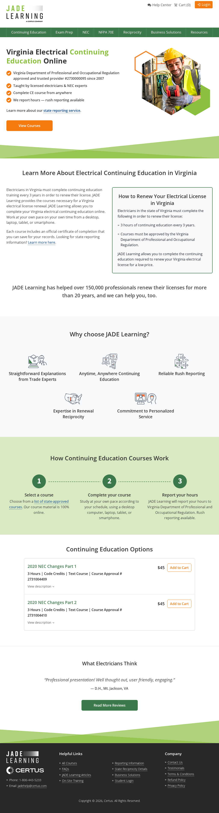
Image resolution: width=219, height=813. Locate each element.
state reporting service (61, 110)
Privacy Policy (176, 786)
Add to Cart (179, 567)
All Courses (69, 763)
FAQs (65, 769)
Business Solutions (166, 32)
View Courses (29, 125)
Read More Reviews (110, 705)
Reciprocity (132, 32)
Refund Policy (176, 780)
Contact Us (175, 762)
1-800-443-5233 (30, 780)
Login (206, 4)
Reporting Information (129, 763)
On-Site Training (72, 781)
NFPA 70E (106, 32)
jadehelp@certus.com (32, 786)
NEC (86, 32)
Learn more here (41, 242)
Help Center (162, 5)
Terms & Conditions (181, 774)
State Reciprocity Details (131, 769)
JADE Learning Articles (76, 775)
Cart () (185, 5)
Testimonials (176, 768)
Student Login (124, 781)
